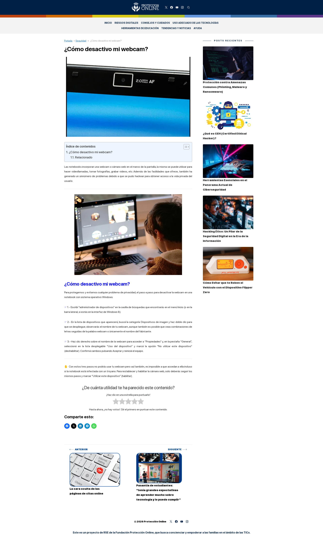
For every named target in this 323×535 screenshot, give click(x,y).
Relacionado (83, 157)
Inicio (108, 23)
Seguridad (81, 40)
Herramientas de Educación (140, 28)
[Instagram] (182, 7)
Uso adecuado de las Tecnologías (196, 23)
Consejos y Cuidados (155, 23)
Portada (68, 40)
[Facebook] (172, 7)
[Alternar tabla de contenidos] (185, 147)
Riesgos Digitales (126, 23)
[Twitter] (166, 7)
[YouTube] (177, 7)
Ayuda (198, 28)
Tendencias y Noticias (176, 28)
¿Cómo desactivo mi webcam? (90, 152)
